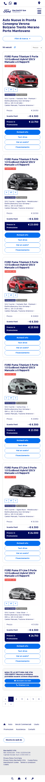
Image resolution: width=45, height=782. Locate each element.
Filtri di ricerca (21, 38)
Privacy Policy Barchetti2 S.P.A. (15, 760)
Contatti (31, 729)
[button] (12, 779)
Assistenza (20, 729)
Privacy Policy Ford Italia (13, 758)
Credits (6, 764)
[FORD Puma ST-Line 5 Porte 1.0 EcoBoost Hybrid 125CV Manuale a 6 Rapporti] (22, 489)
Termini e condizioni (27, 762)
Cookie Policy (33, 760)
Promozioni (8, 729)
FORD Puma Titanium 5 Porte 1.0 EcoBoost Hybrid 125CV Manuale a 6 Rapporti (21, 59)
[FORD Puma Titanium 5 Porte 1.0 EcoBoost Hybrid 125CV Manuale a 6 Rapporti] (22, 78)
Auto (10, 724)
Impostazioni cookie (11, 762)
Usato (36, 724)
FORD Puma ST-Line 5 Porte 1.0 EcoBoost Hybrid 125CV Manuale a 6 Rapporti (21, 470)
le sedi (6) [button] (14, 740)
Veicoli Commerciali (23, 724)
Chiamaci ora (23, 685)
